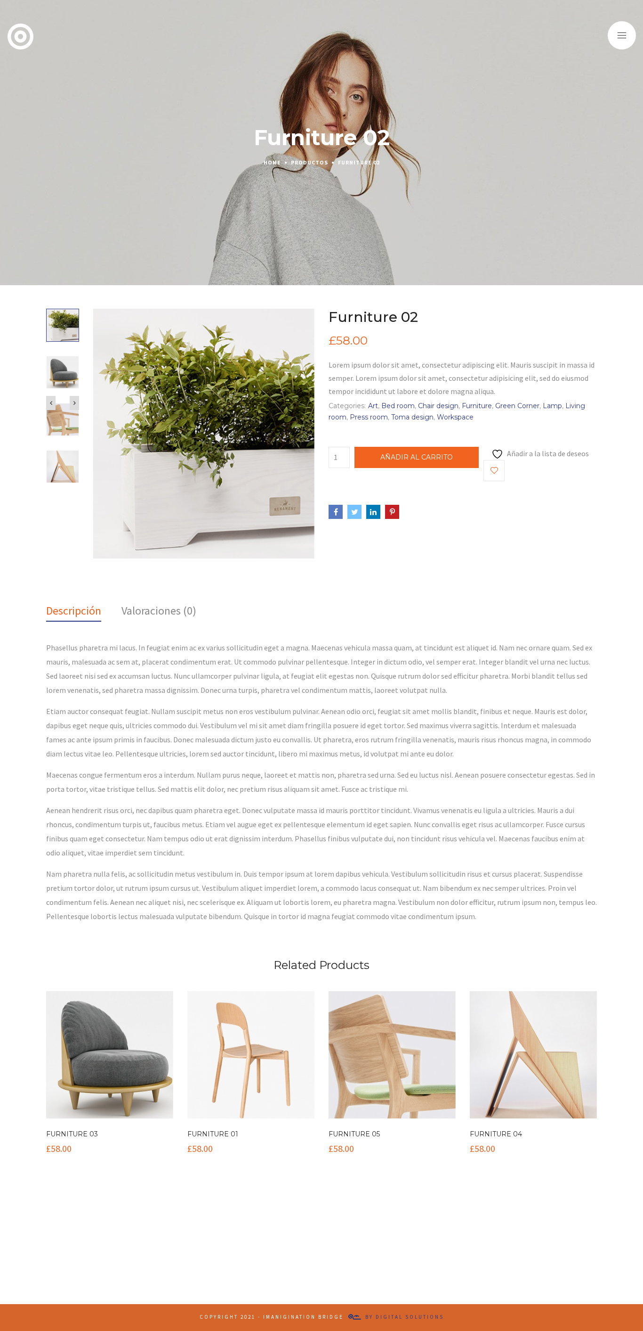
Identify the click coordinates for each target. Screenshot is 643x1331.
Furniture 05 (354, 1134)
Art (373, 406)
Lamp (552, 406)
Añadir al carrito (416, 457)
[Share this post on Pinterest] (392, 512)
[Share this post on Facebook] (336, 512)
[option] (62, 332)
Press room (369, 417)
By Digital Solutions (404, 1317)
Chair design (438, 406)
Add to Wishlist (494, 470)
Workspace (455, 417)
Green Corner (517, 406)
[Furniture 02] (203, 432)
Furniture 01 (212, 1134)
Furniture (477, 406)
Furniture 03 (72, 1134)
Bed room (398, 406)
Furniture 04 (496, 1134)
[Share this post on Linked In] (373, 512)
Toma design (412, 417)
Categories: (347, 406)
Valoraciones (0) (158, 610)
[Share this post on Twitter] (354, 512)
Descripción (73, 610)
